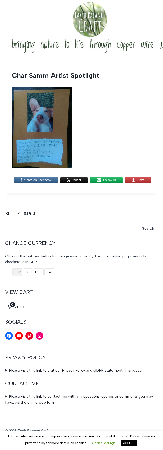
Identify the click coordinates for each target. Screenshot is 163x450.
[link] (16, 307)
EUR (28, 272)
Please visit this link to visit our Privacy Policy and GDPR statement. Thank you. (75, 370)
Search (148, 228)
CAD (49, 272)
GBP (17, 272)
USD (38, 272)
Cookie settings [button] (103, 443)
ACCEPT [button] (128, 443)
